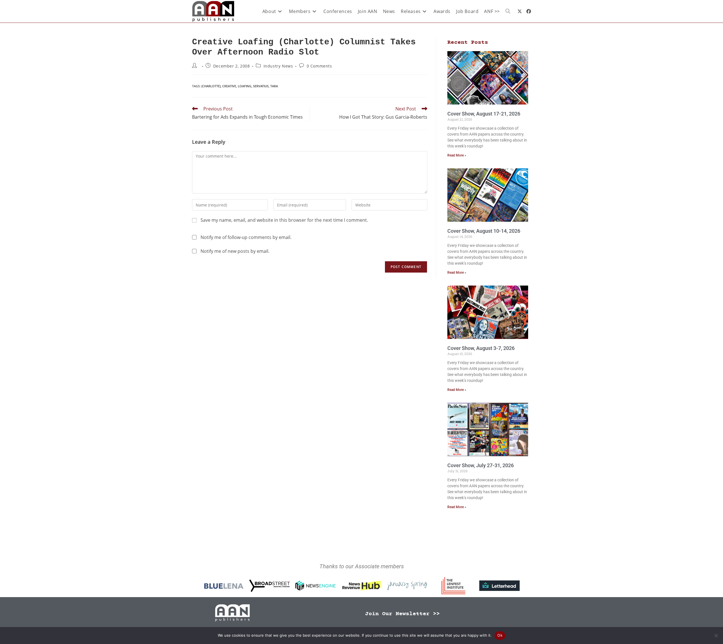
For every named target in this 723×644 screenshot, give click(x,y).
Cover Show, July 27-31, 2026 (480, 465)
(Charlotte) (211, 86)
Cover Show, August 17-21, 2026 (483, 114)
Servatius (261, 86)
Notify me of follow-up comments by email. (246, 237)
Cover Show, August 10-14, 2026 (483, 231)
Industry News (278, 66)
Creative (229, 86)
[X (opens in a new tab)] (519, 11)
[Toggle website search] (508, 11)
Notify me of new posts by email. (235, 251)
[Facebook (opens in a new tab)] (528, 11)
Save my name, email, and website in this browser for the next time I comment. (284, 220)
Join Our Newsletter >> (402, 614)
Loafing (244, 86)
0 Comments (319, 66)
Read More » (456, 155)
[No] (716, 635)
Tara (274, 86)
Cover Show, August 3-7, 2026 (481, 348)
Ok (499, 635)
